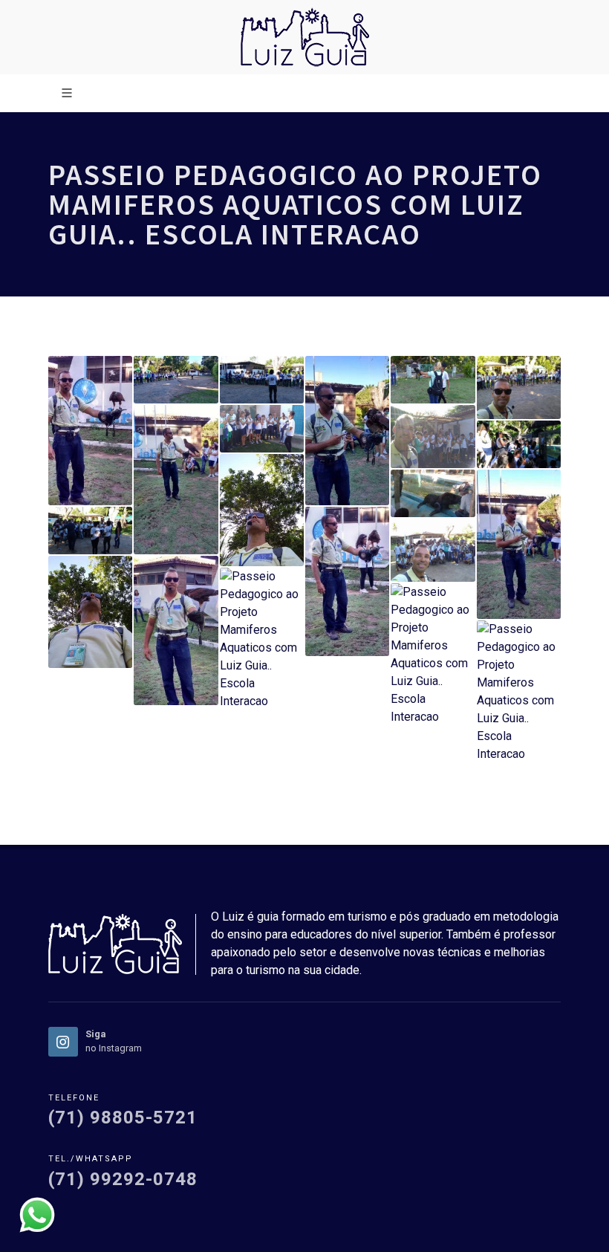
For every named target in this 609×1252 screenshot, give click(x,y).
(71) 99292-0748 (123, 1179)
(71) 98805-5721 (123, 1117)
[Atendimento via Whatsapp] (37, 1214)
